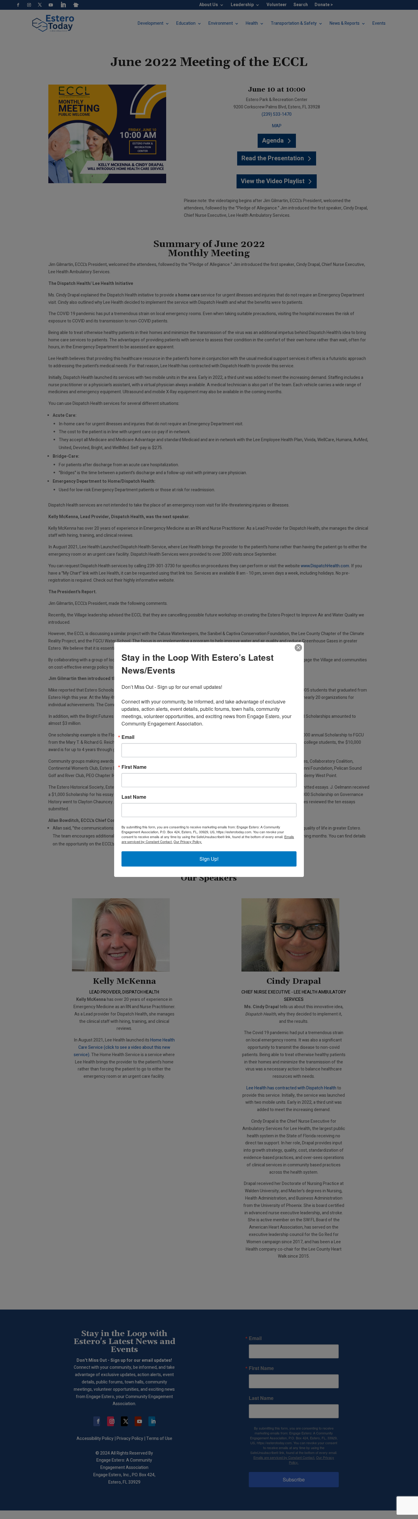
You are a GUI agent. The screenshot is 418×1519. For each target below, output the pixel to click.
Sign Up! (209, 858)
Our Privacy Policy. (188, 841)
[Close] (298, 647)
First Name (134, 767)
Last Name (133, 796)
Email (127, 737)
